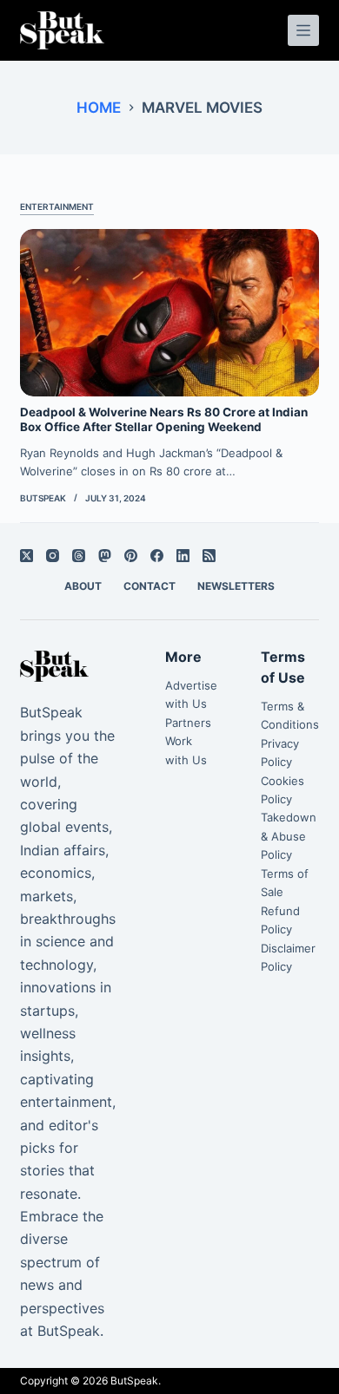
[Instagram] (52, 555)
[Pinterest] (130, 555)
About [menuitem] (83, 585)
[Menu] (303, 30)
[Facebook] (156, 555)
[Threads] (78, 555)
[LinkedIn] (182, 555)
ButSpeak (134, 1380)
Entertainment (57, 206)
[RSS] (209, 555)
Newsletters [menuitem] (236, 585)
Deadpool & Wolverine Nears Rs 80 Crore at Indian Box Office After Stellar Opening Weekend (164, 420)
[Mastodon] (104, 555)
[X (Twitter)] (26, 555)
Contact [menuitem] (149, 585)
